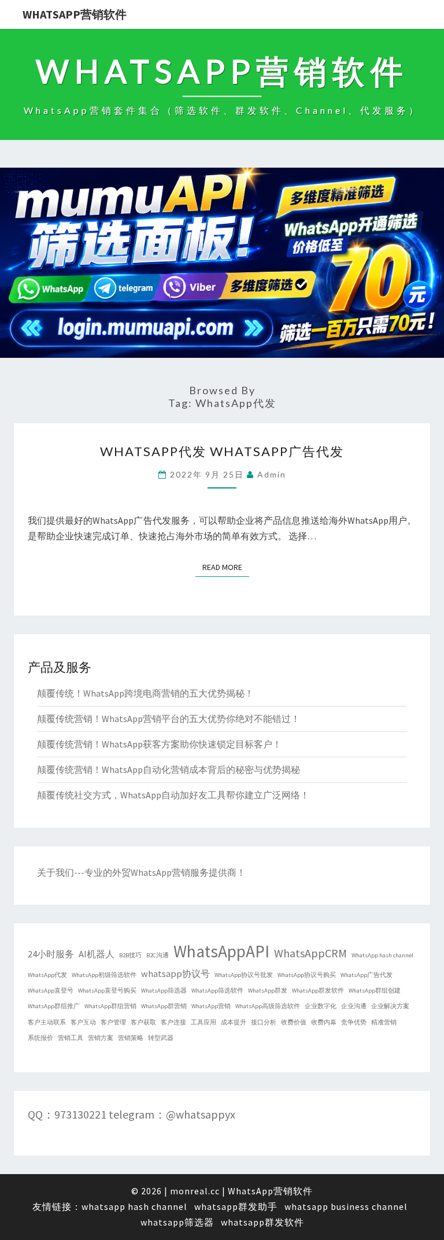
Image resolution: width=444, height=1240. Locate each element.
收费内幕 (323, 1022)
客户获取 (143, 1022)
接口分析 (263, 1022)
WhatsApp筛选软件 (217, 990)
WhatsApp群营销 (164, 1006)
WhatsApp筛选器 (164, 990)
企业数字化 (320, 1006)
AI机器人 (96, 954)
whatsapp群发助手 (236, 1206)
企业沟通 (354, 1006)
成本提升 (233, 1022)
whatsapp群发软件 (262, 1222)
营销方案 (100, 1038)
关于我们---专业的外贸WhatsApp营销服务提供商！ (141, 872)
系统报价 (40, 1038)
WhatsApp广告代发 (367, 975)
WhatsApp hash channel (382, 955)
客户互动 (83, 1022)
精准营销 (384, 1022)
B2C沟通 (157, 955)
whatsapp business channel (346, 1206)
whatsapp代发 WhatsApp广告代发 (222, 451)
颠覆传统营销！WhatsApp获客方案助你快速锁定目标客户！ (159, 744)
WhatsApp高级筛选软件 (267, 1006)
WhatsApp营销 (211, 1006)
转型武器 (160, 1038)
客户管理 (113, 1022)
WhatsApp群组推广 (54, 1006)
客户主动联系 (47, 1022)
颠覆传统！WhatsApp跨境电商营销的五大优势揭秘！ (145, 693)
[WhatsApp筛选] (222, 266)
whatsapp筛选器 (177, 1222)
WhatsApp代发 (47, 975)
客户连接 (173, 1022)
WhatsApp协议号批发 (243, 975)
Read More (225, 566)
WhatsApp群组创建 (375, 990)
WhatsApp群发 (267, 990)
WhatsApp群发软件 (318, 990)
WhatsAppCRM (310, 953)
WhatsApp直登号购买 (107, 990)
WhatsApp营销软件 (75, 14)
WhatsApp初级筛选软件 (104, 975)
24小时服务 (51, 954)
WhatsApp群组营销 (110, 1006)
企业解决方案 (390, 1006)
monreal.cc (195, 1191)
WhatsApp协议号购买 (307, 975)
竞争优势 (354, 1022)
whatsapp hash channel (134, 1206)
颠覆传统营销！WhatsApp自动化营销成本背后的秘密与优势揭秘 (168, 769)
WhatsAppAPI (221, 951)
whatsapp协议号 (175, 973)
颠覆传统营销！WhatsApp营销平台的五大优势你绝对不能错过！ (168, 718)
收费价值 (293, 1022)
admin (271, 474)
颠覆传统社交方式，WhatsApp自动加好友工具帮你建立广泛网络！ (173, 795)
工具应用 (203, 1022)
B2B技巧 (130, 955)
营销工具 (70, 1038)
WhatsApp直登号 (50, 990)
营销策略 (130, 1038)
